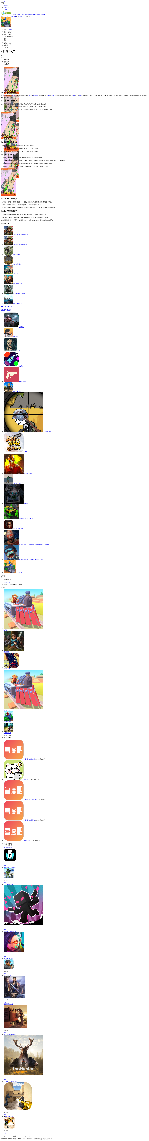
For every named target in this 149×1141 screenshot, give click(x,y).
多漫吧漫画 (27, 840)
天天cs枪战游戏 (8, 884)
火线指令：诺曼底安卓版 (20, 244)
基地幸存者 (16, 336)
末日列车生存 (7, 733)
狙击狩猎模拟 (16, 264)
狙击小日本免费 (8, 958)
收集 (49, 95)
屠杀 (18, 350)
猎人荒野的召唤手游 (10, 1034)
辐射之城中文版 (28, 473)
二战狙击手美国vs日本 (10, 1081)
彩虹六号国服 (8, 847)
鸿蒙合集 (37, 14)
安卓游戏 (13, 16)
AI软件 (22, 14)
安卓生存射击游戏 (6, 306)
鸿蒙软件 (32, 14)
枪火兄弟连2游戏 (17, 283)
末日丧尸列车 (20, 572)
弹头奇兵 (26, 451)
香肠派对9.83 (16, 254)
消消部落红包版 (8, 1004)
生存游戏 (35, 95)
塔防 (53, 95)
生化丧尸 (14, 95)
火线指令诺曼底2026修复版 (20, 234)
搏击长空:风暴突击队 (10, 931)
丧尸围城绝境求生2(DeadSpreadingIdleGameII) (31, 559)
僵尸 (4, 95)
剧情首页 (6, 9)
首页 (8, 16)
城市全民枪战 (16, 391)
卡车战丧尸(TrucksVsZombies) (27, 518)
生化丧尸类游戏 (6, 310)
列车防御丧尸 (7, 721)
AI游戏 (18, 14)
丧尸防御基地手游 (18, 528)
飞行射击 (19, 16)
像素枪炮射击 (22, 381)
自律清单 (26, 779)
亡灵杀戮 (21, 327)
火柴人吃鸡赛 (47, 431)
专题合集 (6, 7)
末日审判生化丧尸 (18, 483)
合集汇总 (43, 14)
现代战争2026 (8, 975)
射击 (30, 95)
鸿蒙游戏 (27, 14)
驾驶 (74, 95)
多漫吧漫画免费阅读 (29, 820)
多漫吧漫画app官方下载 (30, 799)
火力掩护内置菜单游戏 (19, 293)
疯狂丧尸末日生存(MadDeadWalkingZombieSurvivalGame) (34, 544)
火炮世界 (15, 274)
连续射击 (21, 366)
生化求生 (26, 503)
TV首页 (3, 1)
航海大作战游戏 (17, 303)
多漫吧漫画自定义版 (29, 759)
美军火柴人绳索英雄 (10, 867)
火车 (80, 95)
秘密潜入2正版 (9, 1116)
